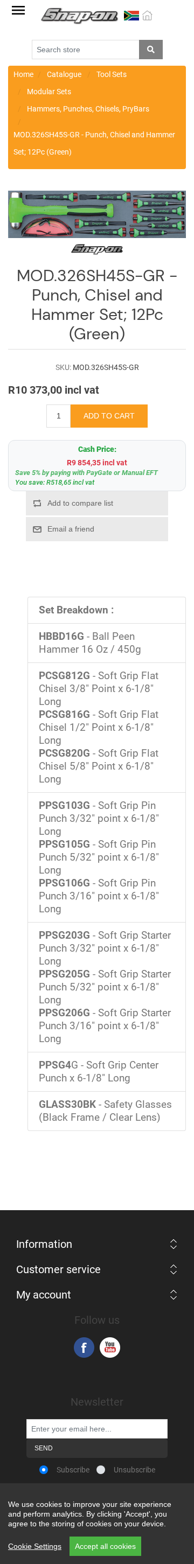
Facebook (84, 1347)
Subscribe (73, 1469)
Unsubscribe (134, 1469)
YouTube (110, 1347)
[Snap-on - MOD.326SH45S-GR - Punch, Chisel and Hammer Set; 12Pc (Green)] (97, 214)
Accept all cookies (105, 1546)
